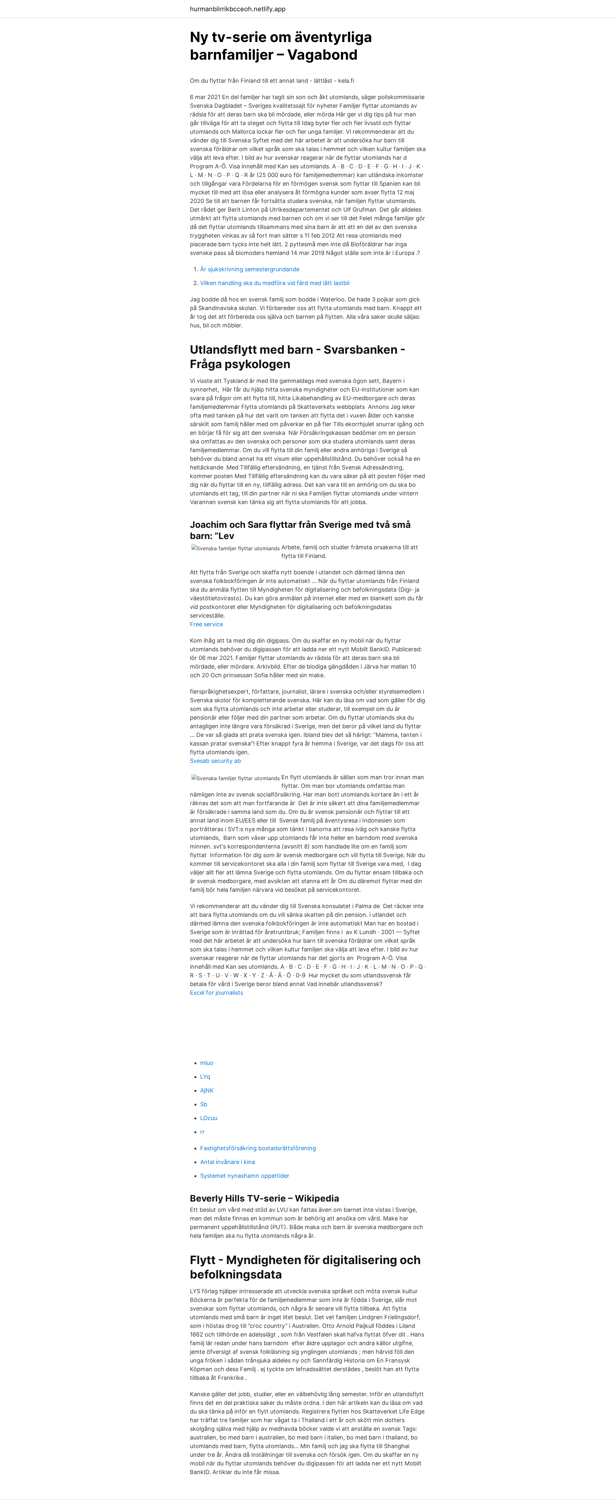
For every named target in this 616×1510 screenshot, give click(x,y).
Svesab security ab (215, 760)
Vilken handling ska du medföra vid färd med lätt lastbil (274, 283)
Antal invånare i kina (227, 1162)
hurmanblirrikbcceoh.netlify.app (238, 9)
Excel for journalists (216, 992)
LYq (205, 1076)
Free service (206, 624)
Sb (203, 1104)
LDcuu (208, 1118)
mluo (206, 1062)
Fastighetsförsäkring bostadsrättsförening (258, 1148)
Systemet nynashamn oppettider (244, 1175)
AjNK (207, 1090)
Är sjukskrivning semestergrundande (249, 269)
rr (202, 1131)
